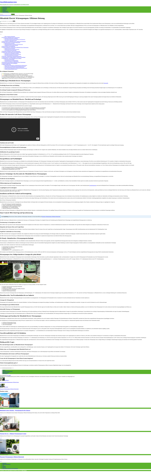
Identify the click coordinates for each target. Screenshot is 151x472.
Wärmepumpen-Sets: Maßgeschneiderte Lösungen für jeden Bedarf (14, 57)
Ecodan (3, 370)
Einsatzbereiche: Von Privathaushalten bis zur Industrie (12, 58)
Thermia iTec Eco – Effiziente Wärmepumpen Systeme (13, 433)
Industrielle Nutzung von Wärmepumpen (11, 61)
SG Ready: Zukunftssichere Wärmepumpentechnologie (12, 56)
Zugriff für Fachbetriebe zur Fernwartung (11, 55)
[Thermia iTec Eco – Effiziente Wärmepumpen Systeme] (9, 430)
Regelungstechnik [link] (47, 242)
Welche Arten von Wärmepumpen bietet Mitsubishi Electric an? (15, 66)
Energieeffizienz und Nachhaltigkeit (9, 46)
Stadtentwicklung (5, 12)
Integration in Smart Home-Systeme (11, 40)
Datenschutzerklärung (6, 464)
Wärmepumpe (5, 373)
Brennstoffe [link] (106, 83)
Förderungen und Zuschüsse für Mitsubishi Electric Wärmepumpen (14, 62)
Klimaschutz (4, 7)
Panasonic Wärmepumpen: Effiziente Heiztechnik (51, 216)
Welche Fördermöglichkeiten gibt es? (11, 69)
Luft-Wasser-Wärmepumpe (7, 371)
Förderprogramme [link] (41, 365)
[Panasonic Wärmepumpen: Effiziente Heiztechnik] (9, 453)
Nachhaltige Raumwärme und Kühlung (11, 38)
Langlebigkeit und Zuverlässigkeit (10, 50)
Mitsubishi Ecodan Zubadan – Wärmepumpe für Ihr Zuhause (15, 410)
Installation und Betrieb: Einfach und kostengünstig (11, 51)
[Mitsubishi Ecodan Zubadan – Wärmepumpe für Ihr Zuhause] (9, 407)
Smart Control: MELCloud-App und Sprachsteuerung (12, 52)
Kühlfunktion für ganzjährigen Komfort (11, 45)
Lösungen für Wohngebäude (9, 59)
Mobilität (4, 10)
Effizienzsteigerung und (12, 49)
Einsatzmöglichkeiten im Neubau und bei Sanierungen (14, 44)
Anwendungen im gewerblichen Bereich (11, 60)
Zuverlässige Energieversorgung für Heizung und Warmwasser (15, 39)
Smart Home (4, 8)
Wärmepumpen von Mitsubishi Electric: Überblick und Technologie (14, 41)
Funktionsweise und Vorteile (9, 43)
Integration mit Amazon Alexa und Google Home (13, 54)
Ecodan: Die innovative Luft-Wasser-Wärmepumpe (11, 42)
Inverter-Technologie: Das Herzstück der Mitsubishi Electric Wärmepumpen (15, 47)
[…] (1, 414)
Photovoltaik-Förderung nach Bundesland (10, 468)
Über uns (4, 467)
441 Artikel (9, 375)
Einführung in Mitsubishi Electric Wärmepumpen (11, 37)
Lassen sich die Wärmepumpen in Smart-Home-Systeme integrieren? (16, 68)
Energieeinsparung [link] (16, 49)
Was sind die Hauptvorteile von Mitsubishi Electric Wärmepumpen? (16, 65)
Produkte (4, 466)
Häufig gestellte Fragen (7, 64)
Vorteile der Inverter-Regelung (10, 48)
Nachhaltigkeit (5, 11)
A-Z (3, 465)
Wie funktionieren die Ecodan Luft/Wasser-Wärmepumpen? (14, 67)
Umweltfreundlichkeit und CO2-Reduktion (10, 63)
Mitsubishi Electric (5, 372)
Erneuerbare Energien (6, 6)
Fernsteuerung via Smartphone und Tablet (12, 53)
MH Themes (24, 470)
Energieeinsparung (92, 185)
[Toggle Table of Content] (1, 34)
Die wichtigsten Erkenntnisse (10, 36)
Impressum (4, 463)
